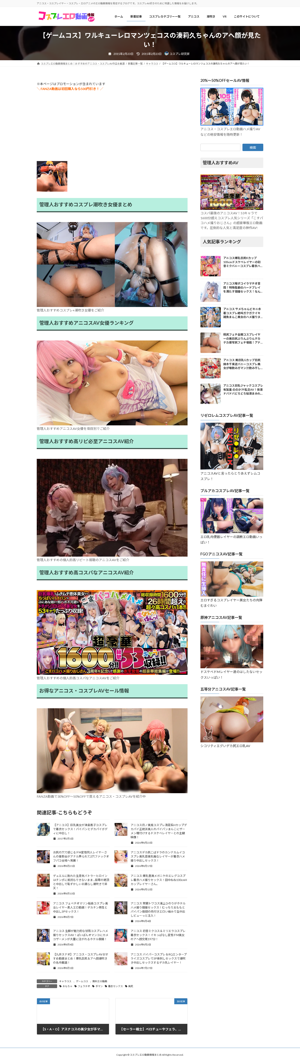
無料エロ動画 (99, 981)
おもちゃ (67, 986)
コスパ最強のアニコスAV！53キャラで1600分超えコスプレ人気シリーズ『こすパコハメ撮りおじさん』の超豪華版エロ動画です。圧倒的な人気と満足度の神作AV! (231, 220)
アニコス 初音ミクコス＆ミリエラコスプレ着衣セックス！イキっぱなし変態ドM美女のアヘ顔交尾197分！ (158, 935)
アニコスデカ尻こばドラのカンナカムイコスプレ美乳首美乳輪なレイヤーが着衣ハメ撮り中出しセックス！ (158, 856)
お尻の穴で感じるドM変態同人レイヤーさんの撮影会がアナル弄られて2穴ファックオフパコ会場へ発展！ (81, 856)
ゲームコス (82, 981)
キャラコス (65, 981)
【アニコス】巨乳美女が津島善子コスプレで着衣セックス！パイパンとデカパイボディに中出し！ (80, 829)
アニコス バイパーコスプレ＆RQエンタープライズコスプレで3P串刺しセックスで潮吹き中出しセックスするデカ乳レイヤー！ (159, 958)
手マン (99, 986)
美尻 (130, 986)
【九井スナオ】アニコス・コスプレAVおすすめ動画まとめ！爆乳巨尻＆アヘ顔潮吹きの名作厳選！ (80, 958)
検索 (253, 147)
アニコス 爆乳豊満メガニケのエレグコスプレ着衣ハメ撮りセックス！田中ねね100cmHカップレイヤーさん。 (159, 880)
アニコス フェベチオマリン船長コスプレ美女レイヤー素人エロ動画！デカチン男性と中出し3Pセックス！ (80, 907)
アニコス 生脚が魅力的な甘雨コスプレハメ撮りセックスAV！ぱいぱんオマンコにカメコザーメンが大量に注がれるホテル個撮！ (80, 935)
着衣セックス (115, 986)
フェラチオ (84, 986)
